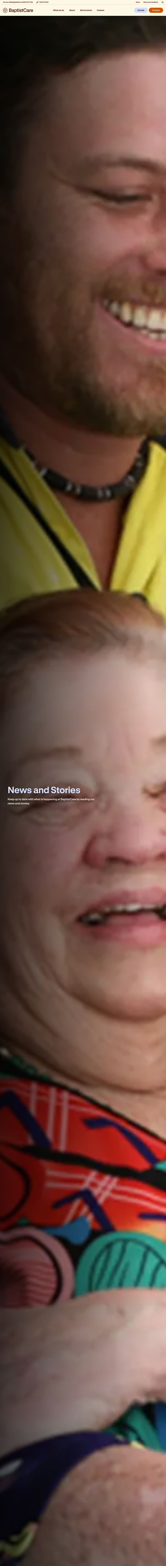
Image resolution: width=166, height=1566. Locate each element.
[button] (162, 2)
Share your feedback (150, 2)
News (138, 2)
